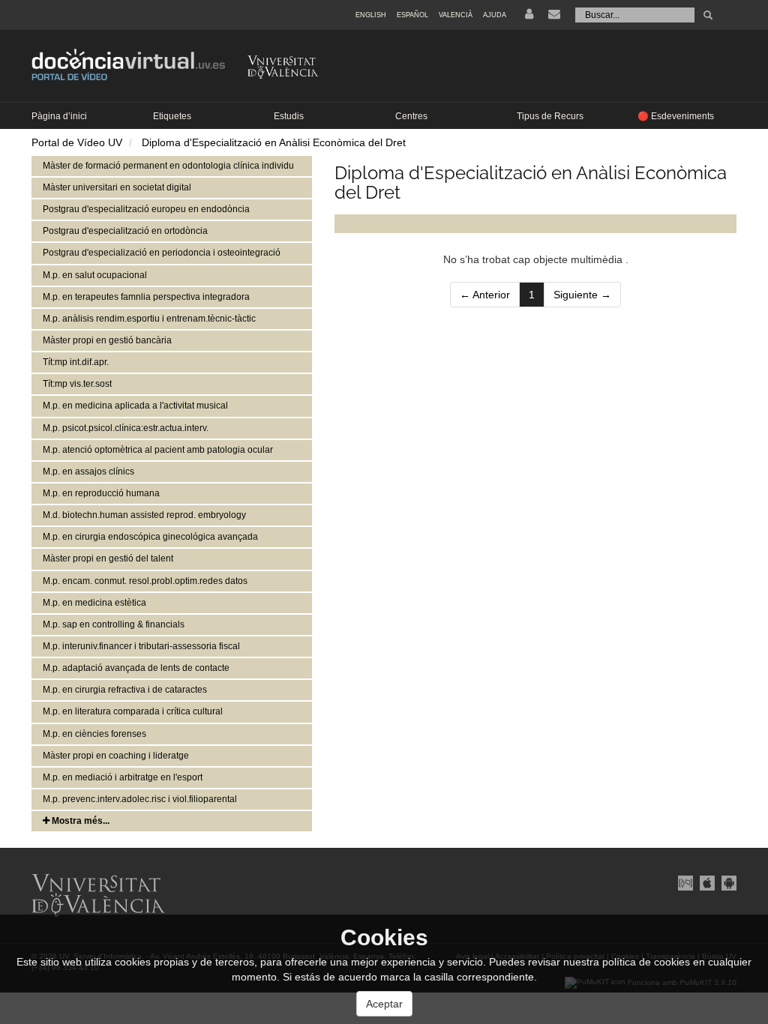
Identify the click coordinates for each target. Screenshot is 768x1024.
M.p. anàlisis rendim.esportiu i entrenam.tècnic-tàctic (149, 318)
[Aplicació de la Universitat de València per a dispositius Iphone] (707, 882)
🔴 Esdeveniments (676, 116)
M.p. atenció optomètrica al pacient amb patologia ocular (158, 450)
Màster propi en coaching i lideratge (116, 755)
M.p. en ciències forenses (94, 734)
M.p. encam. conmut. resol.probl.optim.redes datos (145, 581)
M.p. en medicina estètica (94, 602)
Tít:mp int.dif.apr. (76, 362)
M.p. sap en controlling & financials (113, 624)
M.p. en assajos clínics (88, 471)
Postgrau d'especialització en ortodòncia (125, 231)
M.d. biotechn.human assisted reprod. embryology (144, 515)
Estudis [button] (289, 116)
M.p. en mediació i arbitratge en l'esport (122, 777)
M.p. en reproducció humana (101, 493)
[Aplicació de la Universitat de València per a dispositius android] (727, 882)
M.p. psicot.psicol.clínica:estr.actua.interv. (125, 428)
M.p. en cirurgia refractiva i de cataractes (125, 689)
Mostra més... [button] (80, 821)
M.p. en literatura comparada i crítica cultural (133, 711)
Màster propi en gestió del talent (108, 558)
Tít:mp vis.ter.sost (77, 384)
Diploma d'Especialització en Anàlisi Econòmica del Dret (274, 142)
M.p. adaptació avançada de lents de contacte (136, 668)
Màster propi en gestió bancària (107, 340)
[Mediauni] (685, 882)
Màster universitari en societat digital (117, 187)
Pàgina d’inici (59, 116)
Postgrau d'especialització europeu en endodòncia (146, 209)
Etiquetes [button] (172, 116)
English (371, 15)
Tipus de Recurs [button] (550, 116)
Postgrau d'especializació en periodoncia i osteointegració (161, 252)
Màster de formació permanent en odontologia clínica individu (168, 165)
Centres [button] (411, 116)
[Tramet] (708, 15)
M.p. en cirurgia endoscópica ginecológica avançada (150, 536)
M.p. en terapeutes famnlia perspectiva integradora (146, 297)
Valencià (455, 15)
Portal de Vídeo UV (77, 142)
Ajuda (494, 15)
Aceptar (384, 1004)
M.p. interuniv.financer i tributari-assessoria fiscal (141, 646)
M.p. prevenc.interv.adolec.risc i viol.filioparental (140, 799)
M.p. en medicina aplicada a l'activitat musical (135, 405)
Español (412, 15)
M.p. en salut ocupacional (95, 275)
